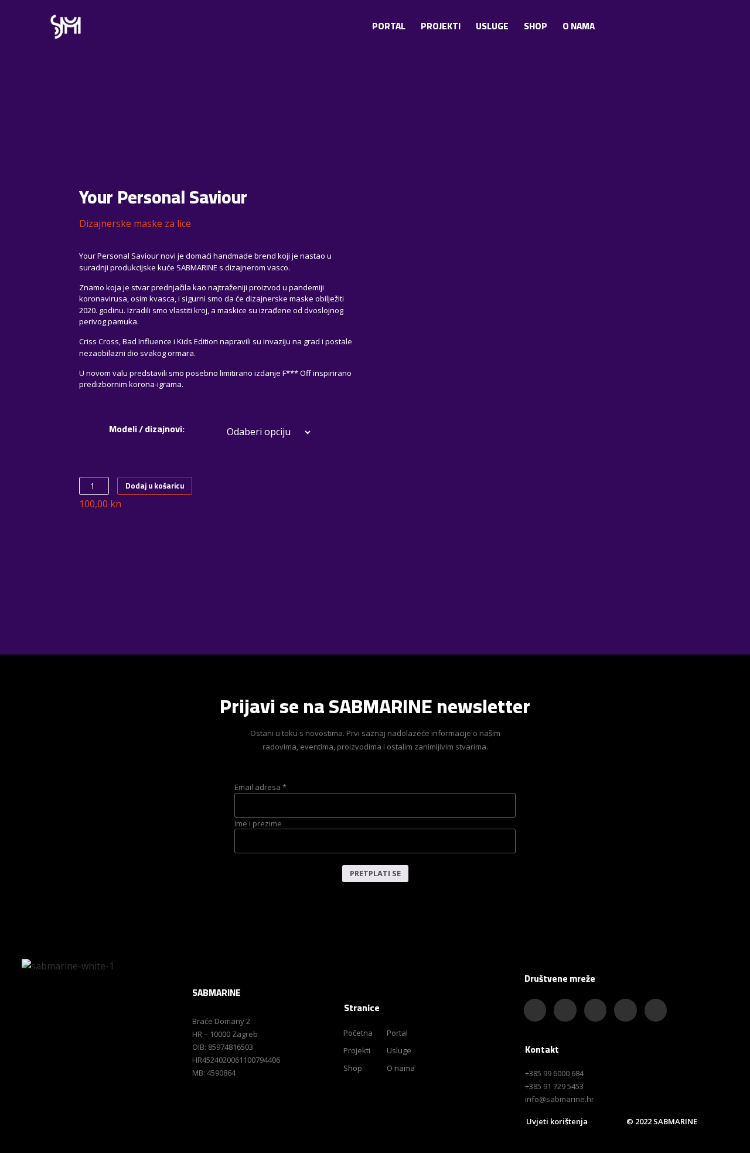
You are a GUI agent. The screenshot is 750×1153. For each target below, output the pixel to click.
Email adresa (260, 787)
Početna (358, 1032)
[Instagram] (642, 24)
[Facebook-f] (618, 24)
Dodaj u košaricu (154, 486)
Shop (535, 26)
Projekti (441, 26)
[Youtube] (666, 24)
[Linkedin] (656, 1010)
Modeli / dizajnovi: (147, 428)
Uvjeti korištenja (557, 1121)
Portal (388, 26)
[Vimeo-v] (690, 24)
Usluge (492, 26)
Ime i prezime (258, 824)
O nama (578, 26)
